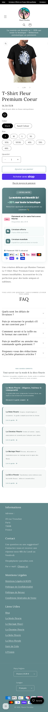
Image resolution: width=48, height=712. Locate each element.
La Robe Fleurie (13, 635)
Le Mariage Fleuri (14, 624)
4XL (30, 142)
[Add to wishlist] (4, 115)
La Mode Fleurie (13, 618)
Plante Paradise (27, 707)
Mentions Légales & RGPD (18, 581)
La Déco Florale (13, 640)
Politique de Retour (15, 592)
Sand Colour (23, 126)
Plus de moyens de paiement (24, 183)
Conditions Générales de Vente (20, 598)
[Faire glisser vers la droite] (30, 87)
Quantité (6, 154)
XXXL (18, 142)
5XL (40, 142)
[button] (5, 17)
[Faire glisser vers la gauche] (18, 87)
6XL (7, 148)
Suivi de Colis (12, 646)
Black (7, 126)
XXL (7, 142)
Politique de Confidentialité (19, 586)
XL (31, 136)
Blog (7, 612)
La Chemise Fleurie (14, 629)
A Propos (9, 652)
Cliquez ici (23, 566)
